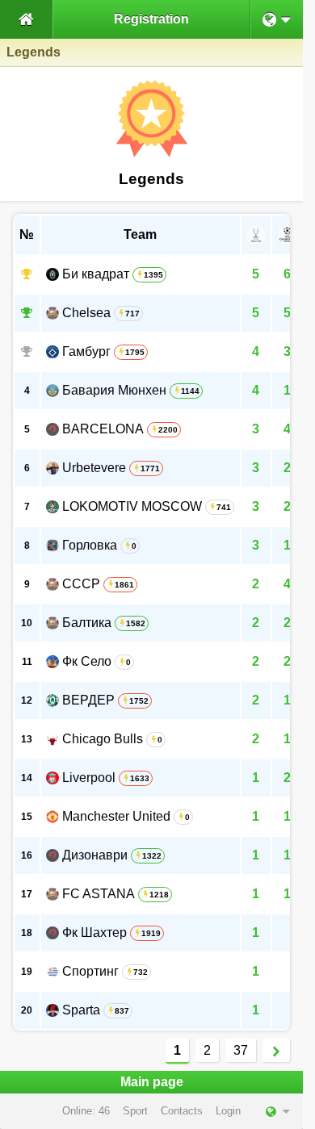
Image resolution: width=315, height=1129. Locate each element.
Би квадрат (95, 274)
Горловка (89, 545)
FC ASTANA (98, 894)
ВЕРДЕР (88, 700)
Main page (151, 1082)
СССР (81, 584)
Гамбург (86, 351)
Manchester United (116, 816)
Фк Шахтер (94, 932)
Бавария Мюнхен (114, 390)
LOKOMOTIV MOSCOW (132, 506)
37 (240, 1050)
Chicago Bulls (102, 739)
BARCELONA (103, 429)
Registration (151, 19)
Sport (135, 1111)
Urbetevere (94, 468)
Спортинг (90, 971)
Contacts (182, 1111)
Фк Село (86, 661)
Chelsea (86, 313)
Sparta (81, 1010)
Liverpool (89, 777)
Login (228, 1111)
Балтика (86, 622)
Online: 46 (86, 1111)
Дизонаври (95, 855)
